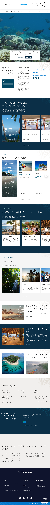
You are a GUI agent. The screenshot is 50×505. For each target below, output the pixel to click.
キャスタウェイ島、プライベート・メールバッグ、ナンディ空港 (39, 69)
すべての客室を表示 (9, 139)
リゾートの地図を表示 (10, 290)
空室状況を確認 (26, 139)
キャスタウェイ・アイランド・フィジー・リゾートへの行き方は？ (11, 454)
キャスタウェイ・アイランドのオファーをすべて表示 (8, 192)
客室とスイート (9, 11)
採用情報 (24, 485)
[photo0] (49, 128)
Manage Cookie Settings (21, 57)
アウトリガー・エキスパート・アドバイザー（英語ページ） (12, 483)
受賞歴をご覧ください (27, 417)
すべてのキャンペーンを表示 (25, 199)
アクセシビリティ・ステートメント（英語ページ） (11, 490)
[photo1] (30, 128)
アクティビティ (24, 11)
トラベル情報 (25, 483)
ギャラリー (48, 11)
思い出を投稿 (28, 318)
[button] (23, 122)
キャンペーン (16, 11)
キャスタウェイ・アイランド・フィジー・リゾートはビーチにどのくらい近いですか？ (11, 460)
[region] (25, 55)
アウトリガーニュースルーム (27, 490)
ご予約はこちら (44, 5)
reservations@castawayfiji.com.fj (39, 75)
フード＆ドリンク (32, 11)
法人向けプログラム (7, 485)
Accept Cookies (28, 57)
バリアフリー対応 (6, 487)
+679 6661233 (35, 72)
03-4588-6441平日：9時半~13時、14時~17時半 (40, 486)
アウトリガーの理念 (26, 487)
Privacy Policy (24, 54)
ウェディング (41, 11)
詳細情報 (28, 344)
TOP (3, 11)
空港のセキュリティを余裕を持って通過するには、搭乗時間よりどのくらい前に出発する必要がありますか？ (35, 456)
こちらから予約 (22, 193)
